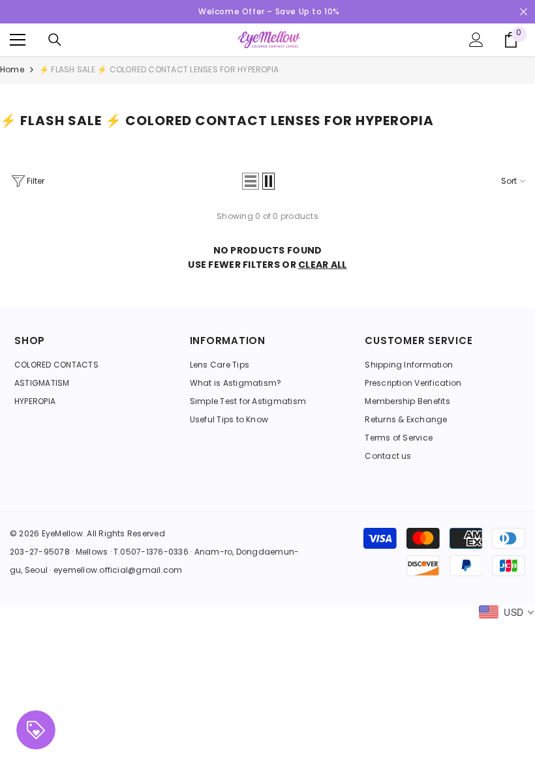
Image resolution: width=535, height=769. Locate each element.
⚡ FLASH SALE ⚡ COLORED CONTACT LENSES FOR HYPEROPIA (159, 69)
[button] (250, 181)
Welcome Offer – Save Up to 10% (269, 11)
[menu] (17, 40)
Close (523, 12)
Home (12, 69)
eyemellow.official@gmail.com (118, 569)
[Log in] (476, 40)
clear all (322, 264)
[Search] (55, 40)
